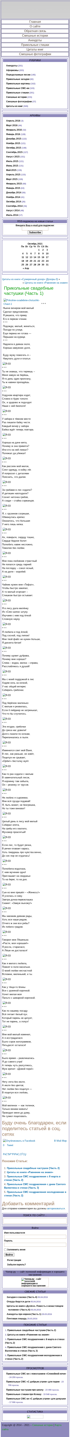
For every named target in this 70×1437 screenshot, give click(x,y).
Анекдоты (35, 40)
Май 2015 (11, 170)
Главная (35, 21)
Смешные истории (35, 35)
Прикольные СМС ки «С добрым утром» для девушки (36, 1398)
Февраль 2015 (14, 183)
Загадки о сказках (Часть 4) (22, 1297)
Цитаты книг (35, 49)
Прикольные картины (18, 83)
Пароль (8, 1241)
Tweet (10, 1145)
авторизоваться (56, 1208)
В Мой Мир (60, 1140)
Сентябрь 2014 (14, 206)
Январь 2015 (13, 188)
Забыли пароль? (16, 1264)
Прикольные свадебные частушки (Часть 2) (33, 1168)
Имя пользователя (14, 1233)
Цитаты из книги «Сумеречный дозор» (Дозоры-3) (30, 279)
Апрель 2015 (13, 174)
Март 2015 (12, 179)
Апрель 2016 (13, 120)
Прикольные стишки (35, 44)
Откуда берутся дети (18, 1301)
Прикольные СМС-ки (17, 88)
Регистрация (14, 1260)
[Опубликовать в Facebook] (19, 1140)
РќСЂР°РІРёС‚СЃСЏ (14, 1154)
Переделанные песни (18, 74)
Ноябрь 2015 (13, 143)
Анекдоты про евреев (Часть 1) (24, 1314)
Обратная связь (35, 31)
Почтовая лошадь (17, 1318)
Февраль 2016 (14, 130)
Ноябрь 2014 (13, 197)
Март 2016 (12, 125)
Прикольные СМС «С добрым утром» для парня (33, 1381)
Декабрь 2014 (13, 192)
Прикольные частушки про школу (24, 1390)
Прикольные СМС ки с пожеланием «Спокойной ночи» (36, 1373)
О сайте (35, 26)
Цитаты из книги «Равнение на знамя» (46, 282)
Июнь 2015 (12, 165)
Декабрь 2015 (13, 138)
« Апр (26, 268)
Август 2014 (13, 210)
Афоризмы (12, 70)
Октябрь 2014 (13, 201)
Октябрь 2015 (13, 147)
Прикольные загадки (17, 79)
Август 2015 (13, 156)
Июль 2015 (12, 161)
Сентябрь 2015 (14, 152)
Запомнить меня (16, 1249)
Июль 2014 (12, 215)
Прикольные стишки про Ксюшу (23, 1394)
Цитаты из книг (14, 106)
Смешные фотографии (35, 54)
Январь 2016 (13, 134)
